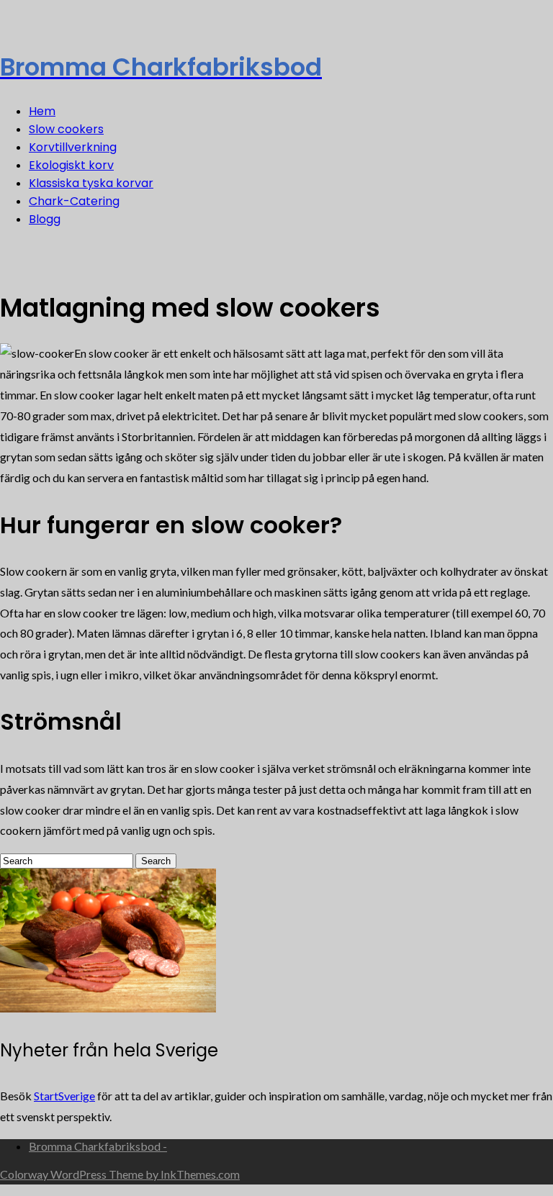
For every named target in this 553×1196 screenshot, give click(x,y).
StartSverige (64, 1095)
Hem (42, 111)
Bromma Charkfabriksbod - (98, 1146)
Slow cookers (66, 129)
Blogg (44, 219)
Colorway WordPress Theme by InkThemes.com (120, 1174)
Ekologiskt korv (71, 165)
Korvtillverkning (73, 147)
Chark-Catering (74, 201)
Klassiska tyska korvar (91, 183)
